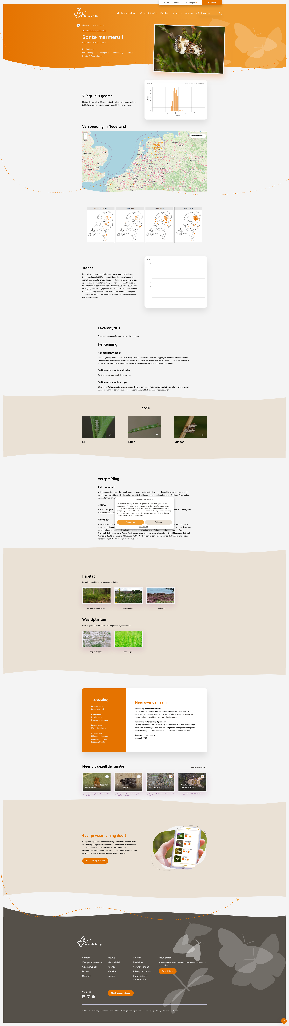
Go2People (125, 1011)
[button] (85, 134)
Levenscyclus (103, 53)
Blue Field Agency (147, 1011)
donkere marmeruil (111, 375)
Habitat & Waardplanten (92, 56)
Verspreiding (87, 53)
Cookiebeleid (143, 527)
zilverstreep (128, 387)
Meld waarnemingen (120, 993)
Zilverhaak (102, 387)
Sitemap (175, 1011)
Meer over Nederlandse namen (165, 717)
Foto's (130, 53)
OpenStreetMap (199, 131)
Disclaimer (166, 1011)
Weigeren (158, 522)
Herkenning (118, 53)
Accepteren (130, 522)
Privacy (158, 1011)
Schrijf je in (167, 971)
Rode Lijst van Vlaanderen (111, 512)
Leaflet (192, 131)
